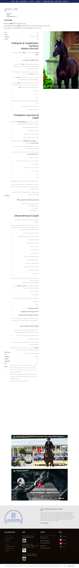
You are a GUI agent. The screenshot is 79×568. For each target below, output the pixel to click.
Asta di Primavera (9, 548)
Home (12, 1)
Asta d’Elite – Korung (10, 546)
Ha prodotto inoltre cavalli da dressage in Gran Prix (22, 28)
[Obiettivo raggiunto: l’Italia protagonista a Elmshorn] (24, 540)
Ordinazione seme (48, 1)
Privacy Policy (71, 566)
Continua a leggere (44, 523)
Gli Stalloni (8, 540)
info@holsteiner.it (44, 538)
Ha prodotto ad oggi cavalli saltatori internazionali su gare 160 (26, 26)
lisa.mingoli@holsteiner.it (45, 548)
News (17, 1)
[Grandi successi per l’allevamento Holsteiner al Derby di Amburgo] (24, 559)
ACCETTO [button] (65, 565)
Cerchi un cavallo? (9, 538)
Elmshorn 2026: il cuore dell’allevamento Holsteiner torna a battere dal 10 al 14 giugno (30, 546)
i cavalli (38, 1)
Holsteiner (23, 1)
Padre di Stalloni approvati (14, 23)
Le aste (31, 1)
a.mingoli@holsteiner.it (45, 543)
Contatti (65, 1)
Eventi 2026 (58, 1)
